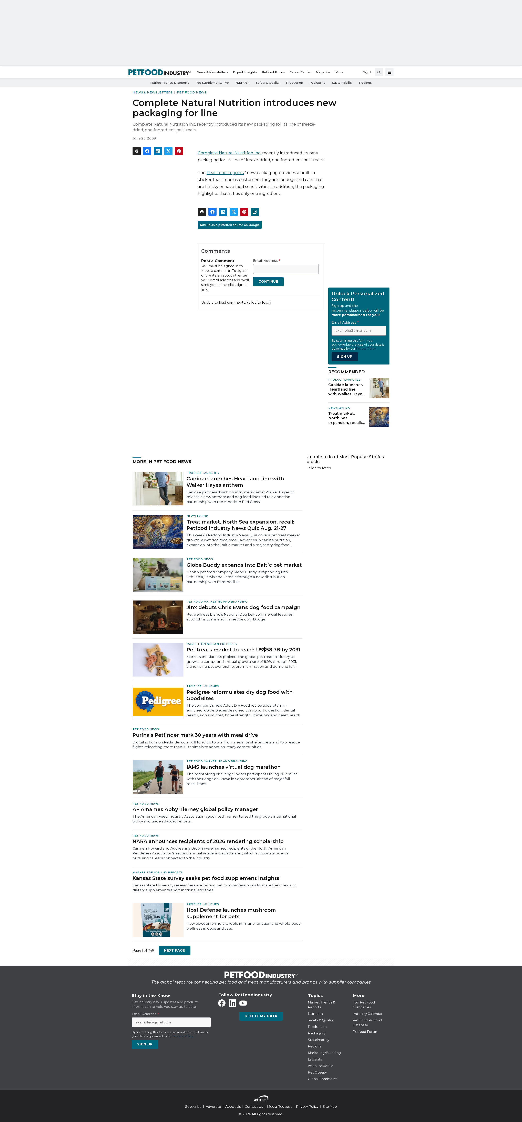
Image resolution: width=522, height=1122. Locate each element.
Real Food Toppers (225, 172)
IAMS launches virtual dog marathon (234, 767)
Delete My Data (261, 1016)
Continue (268, 281)
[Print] (137, 151)
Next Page (174, 950)
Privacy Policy (307, 1107)
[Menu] (389, 72)
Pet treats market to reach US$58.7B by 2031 (243, 650)
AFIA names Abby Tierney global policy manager (195, 809)
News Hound (339, 408)
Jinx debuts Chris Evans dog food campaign (244, 607)
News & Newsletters (153, 92)
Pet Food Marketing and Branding (217, 601)
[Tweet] (168, 151)
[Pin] (179, 151)
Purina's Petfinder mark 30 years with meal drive (195, 735)
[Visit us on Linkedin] (232, 1003)
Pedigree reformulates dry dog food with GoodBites (240, 695)
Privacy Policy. (366, 348)
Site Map (330, 1107)
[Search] (379, 72)
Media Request (279, 1107)
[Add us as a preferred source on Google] (255, 212)
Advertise (213, 1107)
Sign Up (344, 357)
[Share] (147, 151)
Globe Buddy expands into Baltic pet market (244, 565)
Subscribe (193, 1107)
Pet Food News (192, 92)
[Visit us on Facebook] (222, 1003)
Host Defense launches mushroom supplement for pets (231, 913)
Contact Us (254, 1107)
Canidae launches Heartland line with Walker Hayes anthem (346, 389)
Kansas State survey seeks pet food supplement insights (206, 878)
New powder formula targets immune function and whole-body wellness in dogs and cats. (243, 925)
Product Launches (344, 379)
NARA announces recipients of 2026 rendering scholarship (208, 841)
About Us (233, 1107)
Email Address (266, 260)
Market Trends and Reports (212, 644)
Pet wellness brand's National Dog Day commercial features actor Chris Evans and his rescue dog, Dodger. (240, 616)
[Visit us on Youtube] (243, 1003)
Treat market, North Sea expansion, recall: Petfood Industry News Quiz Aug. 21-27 (345, 418)
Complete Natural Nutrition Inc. (229, 152)
